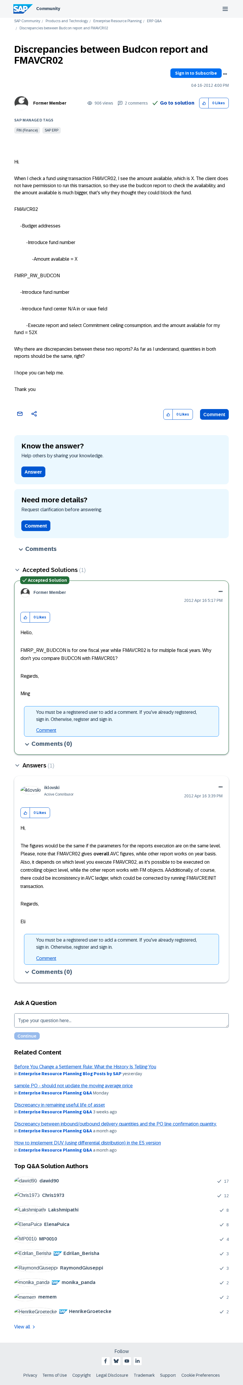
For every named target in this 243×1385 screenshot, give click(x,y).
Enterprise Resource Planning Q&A (55, 1093)
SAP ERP (51, 130)
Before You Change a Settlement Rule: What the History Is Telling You (85, 1066)
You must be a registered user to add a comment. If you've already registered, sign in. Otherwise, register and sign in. (116, 716)
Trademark (144, 1375)
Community (48, 8)
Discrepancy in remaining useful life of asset (59, 1104)
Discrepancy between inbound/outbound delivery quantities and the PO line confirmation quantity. (115, 1123)
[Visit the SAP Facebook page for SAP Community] (105, 1361)
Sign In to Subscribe (196, 73)
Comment (214, 414)
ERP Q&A (154, 21)
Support (168, 1375)
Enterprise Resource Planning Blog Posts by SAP (70, 1073)
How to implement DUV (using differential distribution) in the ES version (87, 1142)
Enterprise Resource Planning (117, 21)
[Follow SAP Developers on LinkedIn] (137, 1361)
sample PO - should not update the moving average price (73, 1085)
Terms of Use (54, 1375)
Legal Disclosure (112, 1375)
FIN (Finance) (27, 130)
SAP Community (27, 21)
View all (22, 1326)
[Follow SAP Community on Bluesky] (116, 1361)
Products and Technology (67, 21)
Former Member (49, 103)
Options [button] (225, 74)
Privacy (30, 1375)
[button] (204, 103)
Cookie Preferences (200, 1375)
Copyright (81, 1375)
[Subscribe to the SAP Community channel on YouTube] (126, 1361)
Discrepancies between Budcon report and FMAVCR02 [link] (64, 28)
